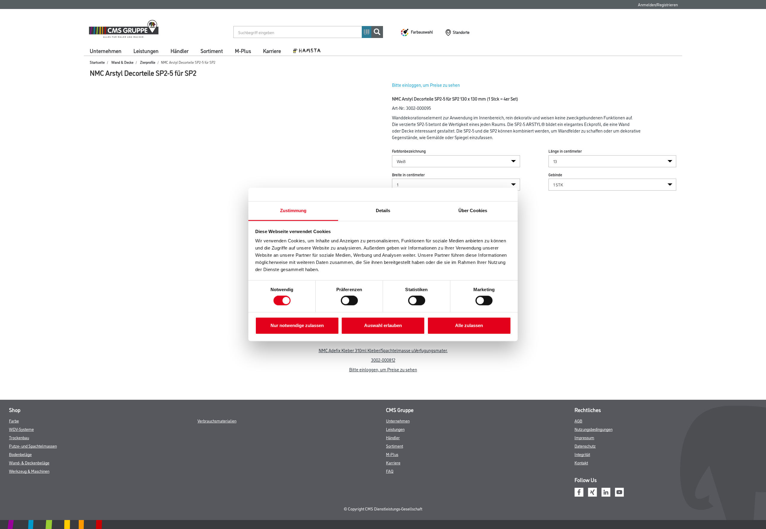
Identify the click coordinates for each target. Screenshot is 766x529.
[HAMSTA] (309, 50)
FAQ (389, 471)
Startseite (97, 62)
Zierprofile (147, 62)
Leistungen (146, 50)
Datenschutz (585, 446)
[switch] (351, 300)
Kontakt (581, 462)
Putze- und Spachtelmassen (33, 446)
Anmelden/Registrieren (658, 4)
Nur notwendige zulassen (297, 325)
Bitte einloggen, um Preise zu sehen (426, 85)
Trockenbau (19, 437)
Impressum (584, 437)
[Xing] (592, 491)
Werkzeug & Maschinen (29, 471)
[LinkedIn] (605, 491)
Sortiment (211, 50)
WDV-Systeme (21, 429)
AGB (578, 420)
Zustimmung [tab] (293, 210)
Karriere (272, 50)
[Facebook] (578, 491)
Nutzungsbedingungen (593, 429)
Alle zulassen (469, 325)
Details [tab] (383, 210)
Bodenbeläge (20, 454)
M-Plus (243, 50)
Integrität (582, 454)
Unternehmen (105, 50)
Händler (180, 50)
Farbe (14, 420)
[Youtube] (619, 491)
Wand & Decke (122, 62)
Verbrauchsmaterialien (216, 420)
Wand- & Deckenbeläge (29, 462)
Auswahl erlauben (383, 325)
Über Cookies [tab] (472, 210)
